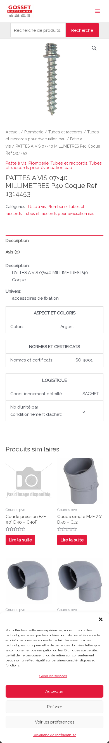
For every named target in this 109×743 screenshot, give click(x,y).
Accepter (54, 691)
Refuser (54, 706)
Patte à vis (16, 163)
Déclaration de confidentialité (54, 735)
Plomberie (34, 132)
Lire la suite (20, 539)
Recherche (82, 30)
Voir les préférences (54, 722)
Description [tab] (17, 240)
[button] (100, 619)
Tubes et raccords (65, 132)
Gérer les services (53, 676)
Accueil (13, 132)
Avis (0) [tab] (13, 252)
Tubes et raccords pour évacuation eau (54, 165)
